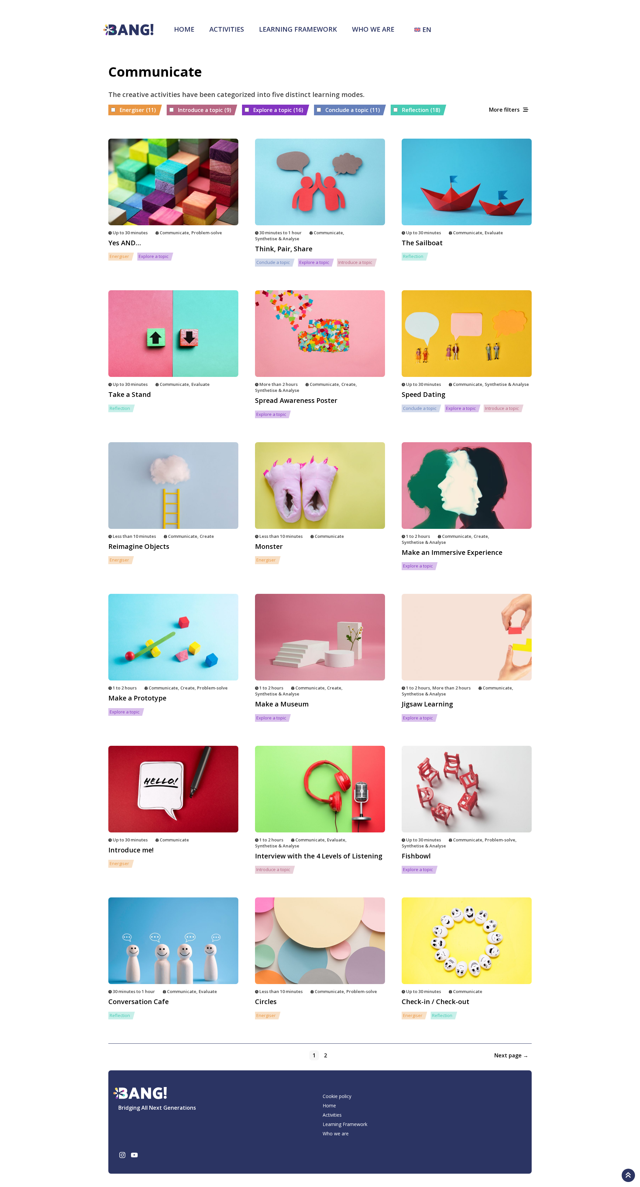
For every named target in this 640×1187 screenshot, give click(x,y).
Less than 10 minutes (134, 536)
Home (184, 29)
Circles (266, 1001)
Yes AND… (124, 242)
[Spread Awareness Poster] (320, 333)
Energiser (138, 110)
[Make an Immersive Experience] (467, 485)
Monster (269, 546)
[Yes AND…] (173, 182)
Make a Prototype (137, 697)
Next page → (511, 1055)
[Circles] (320, 940)
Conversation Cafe (138, 1001)
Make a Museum (282, 703)
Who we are (373, 29)
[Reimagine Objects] (173, 485)
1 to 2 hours (418, 536)
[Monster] (320, 485)
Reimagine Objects (138, 546)
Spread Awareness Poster (296, 400)
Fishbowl (416, 855)
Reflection (421, 110)
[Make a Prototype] (173, 637)
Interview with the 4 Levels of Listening (318, 855)
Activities (226, 29)
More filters (504, 109)
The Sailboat (422, 242)
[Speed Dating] (467, 333)
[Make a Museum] (320, 637)
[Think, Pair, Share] (320, 182)
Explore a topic (278, 110)
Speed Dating (423, 394)
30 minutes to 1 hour (280, 233)
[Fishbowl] (467, 789)
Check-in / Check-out (435, 1001)
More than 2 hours (278, 384)
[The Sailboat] (467, 182)
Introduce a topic (204, 110)
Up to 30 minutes (130, 233)
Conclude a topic (352, 110)
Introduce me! (131, 849)
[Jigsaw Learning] (467, 637)
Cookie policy (337, 1096)
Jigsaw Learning (427, 703)
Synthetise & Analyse (277, 239)
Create (348, 384)
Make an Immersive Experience (452, 552)
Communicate (174, 233)
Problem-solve (206, 233)
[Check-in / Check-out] (467, 940)
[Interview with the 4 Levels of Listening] (320, 789)
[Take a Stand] (173, 333)
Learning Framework (298, 29)
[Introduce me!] (173, 789)
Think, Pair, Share (283, 248)
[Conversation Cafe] (173, 940)
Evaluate (494, 233)
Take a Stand (129, 394)
